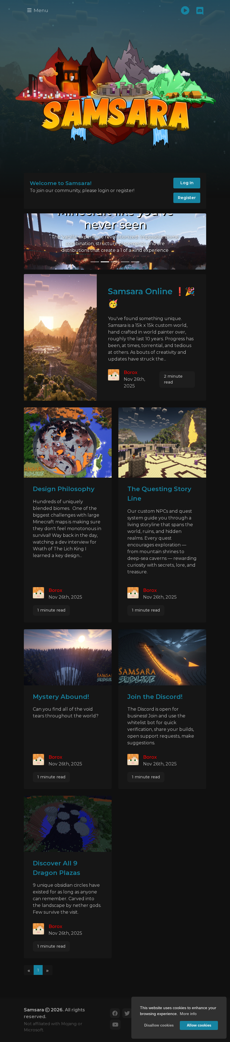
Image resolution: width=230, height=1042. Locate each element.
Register (187, 197)
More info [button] (188, 1013)
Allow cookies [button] (199, 1025)
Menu (40, 10)
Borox (130, 372)
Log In (187, 182)
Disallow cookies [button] (159, 1025)
